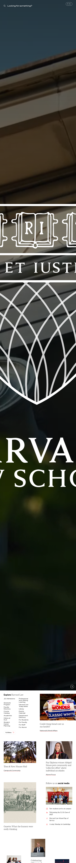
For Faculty (23, 722)
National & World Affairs (48, 731)
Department (23, 716)
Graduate (7, 703)
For (24, 720)
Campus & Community (12, 770)
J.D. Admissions (9, 699)
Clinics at (7, 719)
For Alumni (23, 727)
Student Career (7, 724)
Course (7, 712)
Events (22, 712)
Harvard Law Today (23, 705)
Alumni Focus (51, 774)
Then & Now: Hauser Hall (15, 766)
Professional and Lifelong (23, 700)
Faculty (7, 708)
